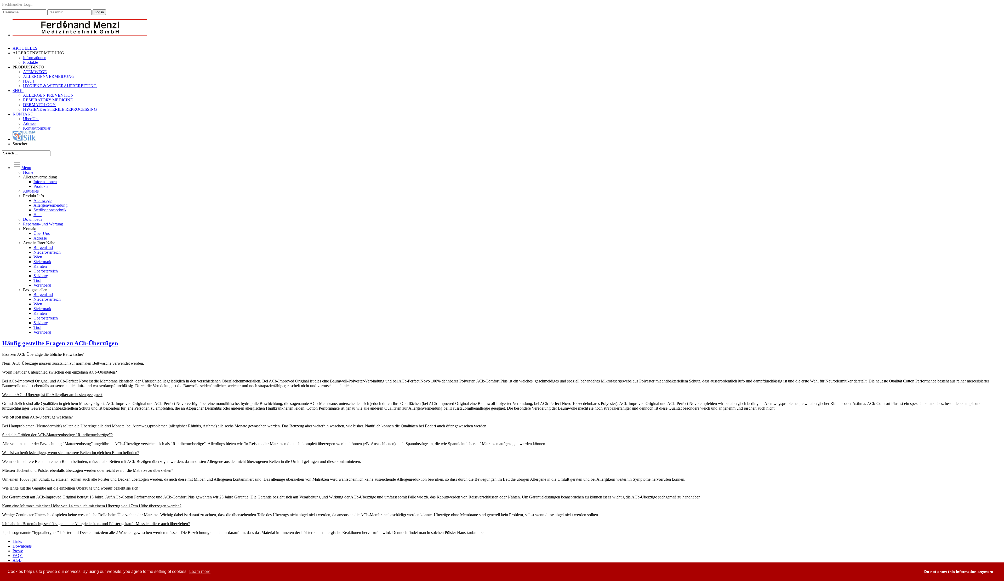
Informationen (34, 57)
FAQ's (18, 555)
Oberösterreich (45, 271)
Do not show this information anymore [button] (958, 572)
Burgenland (43, 247)
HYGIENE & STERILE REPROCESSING (60, 109)
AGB (17, 560)
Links (17, 541)
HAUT (29, 81)
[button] (915, 572)
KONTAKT (23, 114)
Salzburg (40, 276)
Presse (18, 551)
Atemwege (42, 200)
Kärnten (40, 266)
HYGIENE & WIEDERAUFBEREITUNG (60, 86)
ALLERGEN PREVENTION (48, 95)
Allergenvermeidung (50, 205)
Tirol (37, 280)
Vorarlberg (42, 285)
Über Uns (31, 119)
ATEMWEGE (35, 71)
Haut (37, 214)
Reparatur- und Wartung (43, 224)
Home (28, 172)
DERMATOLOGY (39, 104)
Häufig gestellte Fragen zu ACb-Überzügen (60, 343)
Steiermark (42, 261)
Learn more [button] (199, 571)
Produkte (30, 62)
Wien (37, 257)
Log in (99, 12)
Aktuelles (31, 191)
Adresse (29, 123)
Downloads (32, 219)
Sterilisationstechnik (49, 210)
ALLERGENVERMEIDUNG (49, 76)
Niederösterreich (47, 252)
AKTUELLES (25, 48)
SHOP (18, 90)
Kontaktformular (36, 128)
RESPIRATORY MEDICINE (48, 100)
